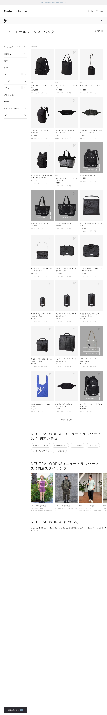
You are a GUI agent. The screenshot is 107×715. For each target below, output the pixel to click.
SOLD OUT (91, 157)
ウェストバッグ (77, 445)
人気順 (87, 39)
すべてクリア (22, 46)
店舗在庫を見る (92, 170)
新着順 (97, 31)
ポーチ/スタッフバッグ (41, 451)
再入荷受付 (92, 166)
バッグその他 (59, 451)
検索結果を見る (15, 710)
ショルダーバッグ (60, 445)
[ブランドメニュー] (101, 20)
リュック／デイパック (41, 445)
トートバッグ (93, 445)
